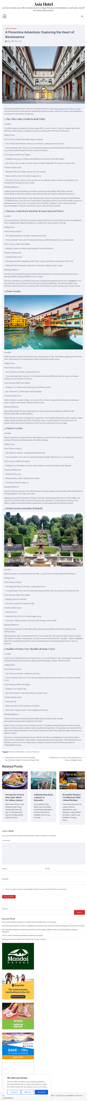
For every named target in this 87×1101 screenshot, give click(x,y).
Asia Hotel (43, 4)
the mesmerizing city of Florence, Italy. (66, 109)
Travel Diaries (10, 28)
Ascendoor (70, 1096)
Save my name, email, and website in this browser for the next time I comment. (36, 889)
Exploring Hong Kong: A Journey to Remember (43, 797)
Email (47, 869)
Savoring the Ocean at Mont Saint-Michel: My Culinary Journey (14, 797)
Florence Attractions (17, 752)
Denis (9, 41)
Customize (14, 1092)
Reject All (27, 1092)
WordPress (8, 1098)
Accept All (41, 1092)
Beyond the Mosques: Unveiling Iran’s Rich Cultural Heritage (72, 797)
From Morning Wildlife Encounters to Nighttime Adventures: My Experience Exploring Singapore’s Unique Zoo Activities (43, 926)
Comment (6, 840)
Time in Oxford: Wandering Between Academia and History (22, 935)
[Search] (82, 16)
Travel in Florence (32, 752)
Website (5, 879)
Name (5, 869)
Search (5, 909)
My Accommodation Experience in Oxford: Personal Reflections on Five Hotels (29, 922)
